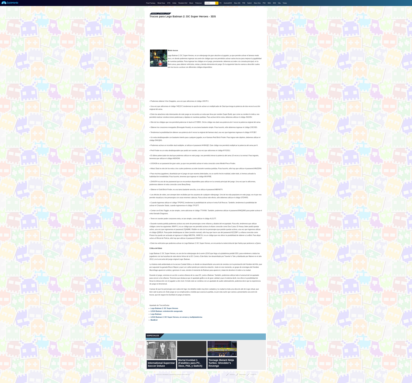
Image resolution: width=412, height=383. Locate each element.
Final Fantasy (150, 3)
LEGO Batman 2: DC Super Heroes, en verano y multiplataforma (176, 317)
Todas (285, 3)
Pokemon (198, 3)
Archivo (232, 374)
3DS (274, 3)
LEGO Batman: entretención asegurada (167, 311)
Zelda (174, 3)
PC (221, 3)
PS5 (243, 3)
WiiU (269, 3)
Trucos (162, 13)
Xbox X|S (237, 3)
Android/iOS (228, 3)
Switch (249, 3)
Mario (191, 3)
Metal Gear (161, 3)
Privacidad (242, 374)
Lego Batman (156, 314)
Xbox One (257, 3)
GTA (168, 3)
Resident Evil (182, 3)
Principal (154, 13)
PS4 (264, 3)
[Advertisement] (206, 33)
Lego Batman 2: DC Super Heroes (164, 308)
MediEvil (154, 320)
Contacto (253, 374)
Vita (279, 3)
